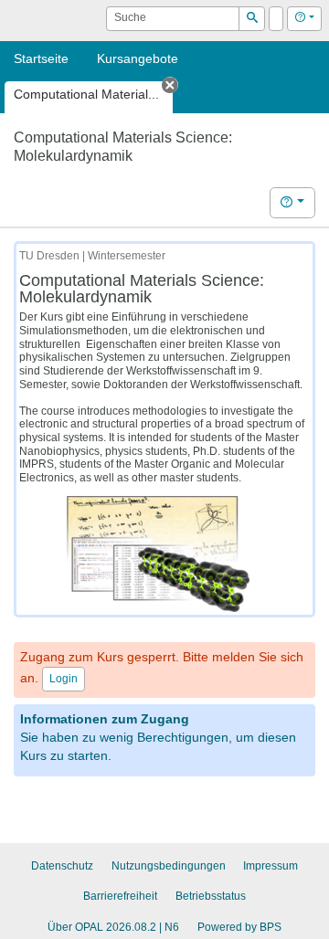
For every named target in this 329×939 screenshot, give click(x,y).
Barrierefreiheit (120, 896)
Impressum (270, 866)
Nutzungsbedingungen (168, 866)
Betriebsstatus (210, 896)
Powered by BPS (239, 927)
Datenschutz (62, 866)
